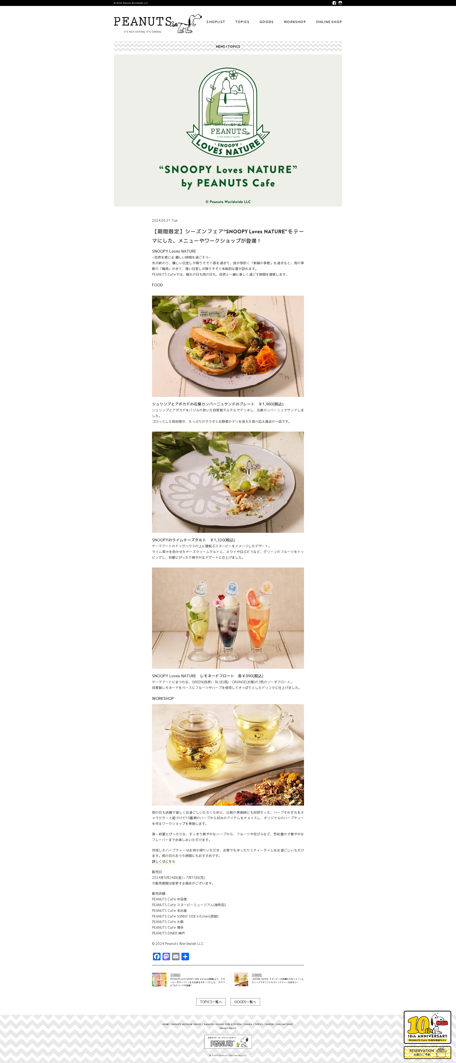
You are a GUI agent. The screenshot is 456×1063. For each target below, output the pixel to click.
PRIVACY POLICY (228, 1028)
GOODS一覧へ (245, 1002)
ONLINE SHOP (329, 21)
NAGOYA (209, 1024)
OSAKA (248, 1024)
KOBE (166, 1024)
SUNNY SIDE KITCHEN (229, 1024)
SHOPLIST (216, 21)
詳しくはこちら (163, 861)
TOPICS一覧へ (211, 1002)
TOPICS (242, 21)
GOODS (267, 21)
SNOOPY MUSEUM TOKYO (186, 1024)
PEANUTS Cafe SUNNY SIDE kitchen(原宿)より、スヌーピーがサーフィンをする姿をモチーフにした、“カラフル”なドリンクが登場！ (197, 982)
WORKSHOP (295, 21)
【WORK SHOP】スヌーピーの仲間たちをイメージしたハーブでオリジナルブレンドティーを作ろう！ (278, 980)
